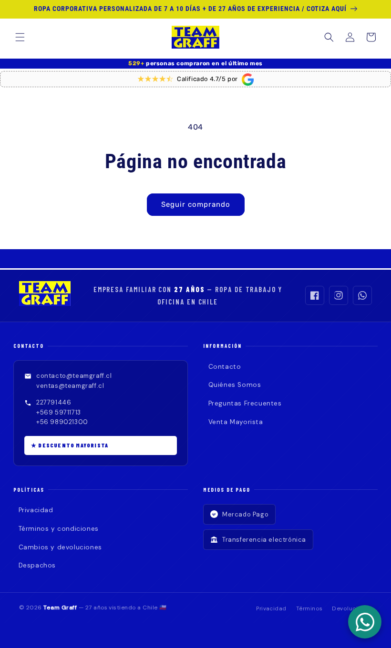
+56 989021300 (62, 422)
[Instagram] (338, 295)
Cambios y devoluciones (60, 547)
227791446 (53, 402)
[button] (20, 37)
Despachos (37, 565)
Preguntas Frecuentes (245, 403)
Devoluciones (352, 608)
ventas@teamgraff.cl (70, 386)
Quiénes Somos (234, 385)
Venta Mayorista (235, 422)
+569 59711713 (58, 412)
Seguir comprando (195, 204)
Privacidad (36, 510)
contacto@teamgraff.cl (74, 376)
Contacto (224, 367)
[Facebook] (314, 295)
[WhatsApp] (362, 295)
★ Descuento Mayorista (69, 445)
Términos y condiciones (59, 529)
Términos (309, 608)
